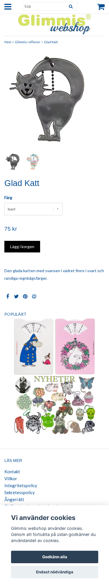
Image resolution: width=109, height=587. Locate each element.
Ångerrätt (14, 499)
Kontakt (12, 471)
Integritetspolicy (20, 485)
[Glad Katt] (54, 101)
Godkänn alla (54, 557)
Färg (8, 197)
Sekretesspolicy (19, 492)
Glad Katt (51, 42)
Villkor (10, 478)
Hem (7, 42)
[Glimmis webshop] (54, 23)
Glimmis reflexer (27, 42)
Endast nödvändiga (54, 572)
